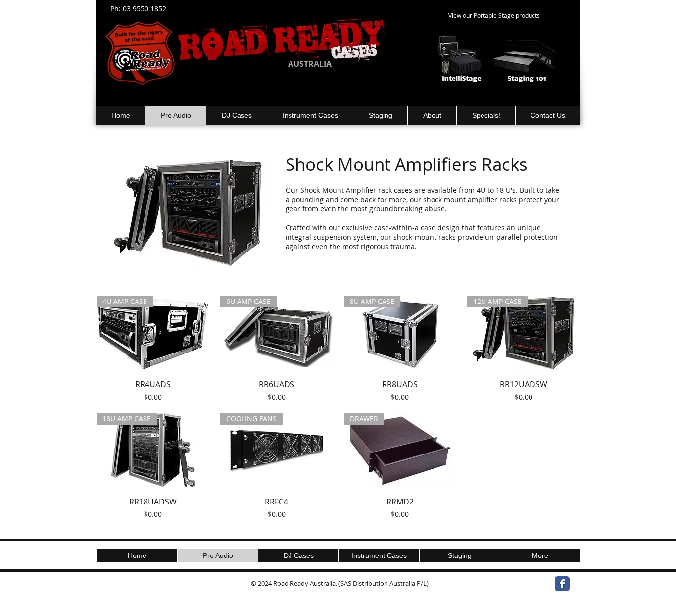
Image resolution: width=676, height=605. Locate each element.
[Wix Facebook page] (562, 583)
